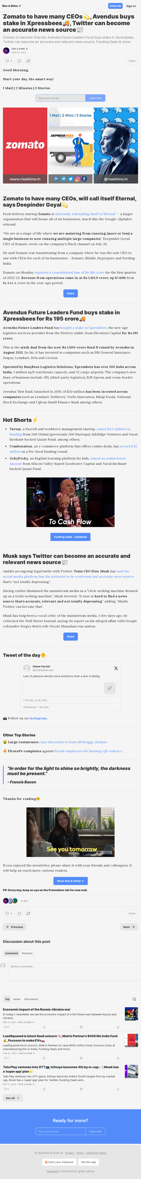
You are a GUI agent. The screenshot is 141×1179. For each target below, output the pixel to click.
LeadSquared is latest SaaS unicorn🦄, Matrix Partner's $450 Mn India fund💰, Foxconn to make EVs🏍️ (60, 1038)
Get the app (88, 1162)
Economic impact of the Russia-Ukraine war (36, 1009)
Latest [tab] (17, 999)
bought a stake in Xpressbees (83, 328)
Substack (52, 1171)
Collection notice (96, 1153)
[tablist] (19, 953)
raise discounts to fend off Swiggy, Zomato (73, 742)
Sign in (131, 6)
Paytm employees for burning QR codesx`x (88, 751)
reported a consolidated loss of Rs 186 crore (69, 272)
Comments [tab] (11, 953)
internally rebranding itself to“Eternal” (86, 214)
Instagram (38, 718)
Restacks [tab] (27, 953)
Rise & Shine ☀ (20, 49)
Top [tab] (7, 999)
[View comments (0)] (19, 61)
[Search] (134, 999)
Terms (80, 1153)
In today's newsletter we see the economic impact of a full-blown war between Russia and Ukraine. (59, 1016)
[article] (70, 1018)
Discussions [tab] (31, 999)
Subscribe (115, 6)
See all (10, 1098)
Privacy (69, 1153)
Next (126, 927)
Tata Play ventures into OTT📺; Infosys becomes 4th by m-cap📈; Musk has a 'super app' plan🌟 (61, 1069)
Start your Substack (60, 1162)
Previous (17, 927)
